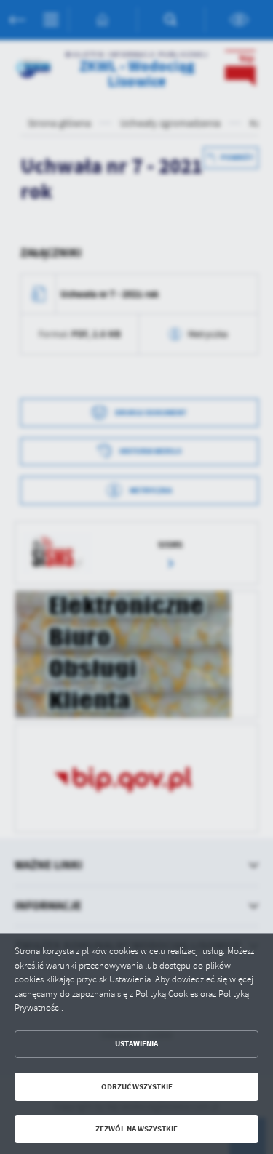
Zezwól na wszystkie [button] (136, 1128)
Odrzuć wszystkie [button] (137, 1086)
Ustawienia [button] (136, 1043)
